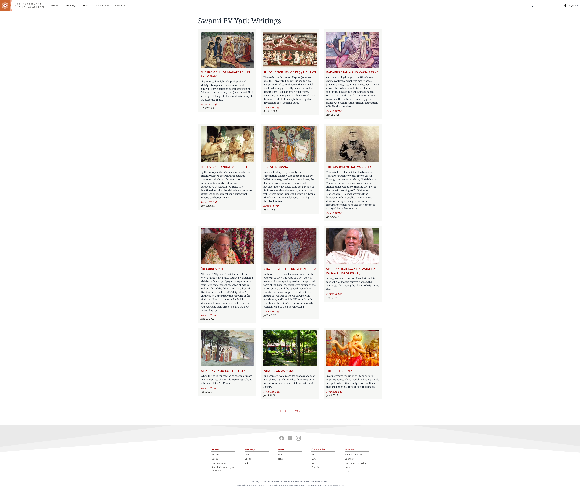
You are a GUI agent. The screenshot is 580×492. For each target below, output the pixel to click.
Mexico (314, 463)
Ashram (55, 5)
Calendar (349, 458)
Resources (121, 5)
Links (347, 467)
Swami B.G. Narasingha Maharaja (222, 469)
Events (281, 454)
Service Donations (353, 454)
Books (248, 458)
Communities (102, 5)
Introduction (217, 454)
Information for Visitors (356, 463)
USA (313, 458)
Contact (348, 471)
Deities (214, 458)
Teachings (70, 5)
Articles (248, 454)
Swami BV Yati (209, 104)
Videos (248, 463)
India (313, 454)
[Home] (24, 5)
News (86, 5)
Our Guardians (218, 463)
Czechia (315, 467)
